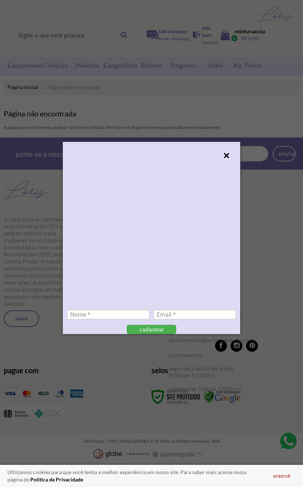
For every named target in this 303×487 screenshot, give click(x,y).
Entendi (281, 476)
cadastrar (152, 329)
